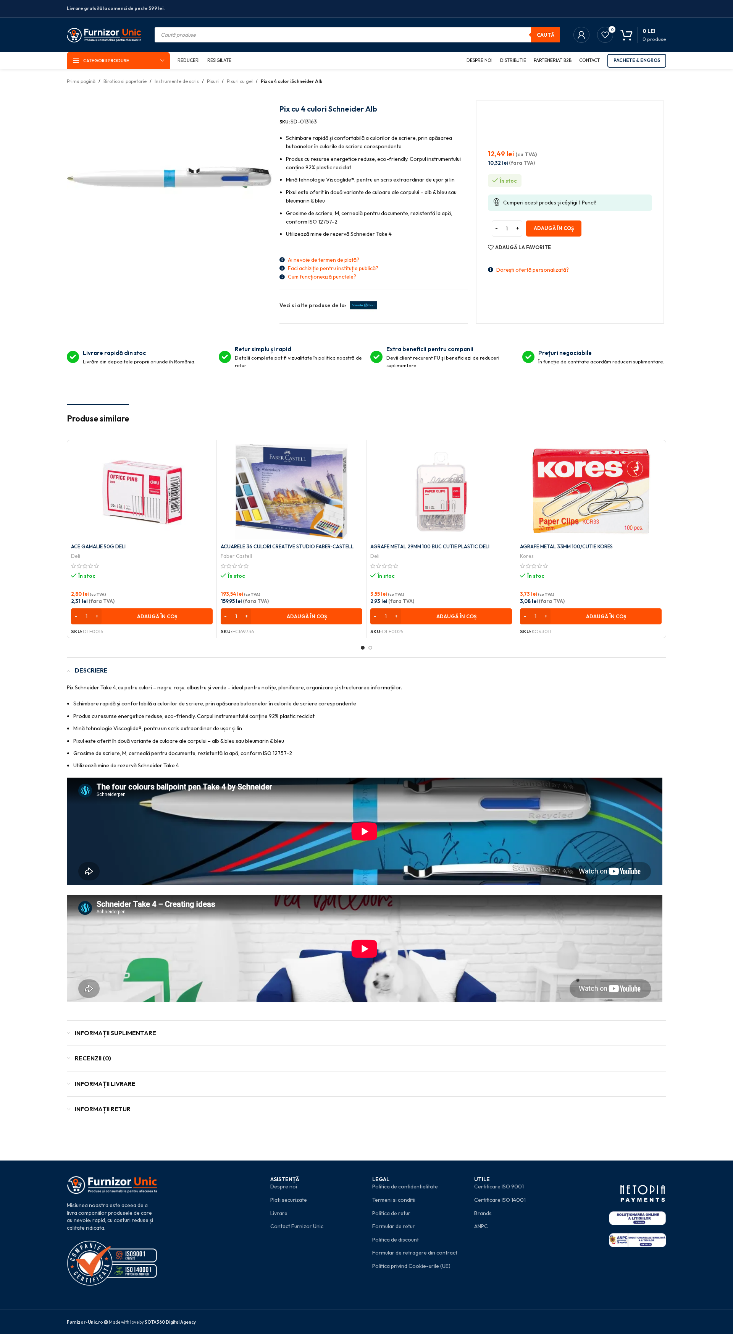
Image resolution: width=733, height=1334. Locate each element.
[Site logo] (104, 34)
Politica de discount (395, 1239)
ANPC (481, 1226)
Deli (75, 556)
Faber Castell (236, 556)
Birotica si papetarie (125, 81)
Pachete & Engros (637, 60)
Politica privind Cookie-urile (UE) (411, 1266)
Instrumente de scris (177, 81)
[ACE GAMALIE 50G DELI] (142, 492)
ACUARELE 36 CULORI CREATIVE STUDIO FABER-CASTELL (287, 546)
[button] (142, 616)
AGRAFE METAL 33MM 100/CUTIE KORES (566, 546)
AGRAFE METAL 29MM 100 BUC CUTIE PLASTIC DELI (429, 546)
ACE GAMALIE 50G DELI (98, 546)
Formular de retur (393, 1226)
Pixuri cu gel (240, 81)
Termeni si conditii (393, 1199)
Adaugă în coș (554, 228)
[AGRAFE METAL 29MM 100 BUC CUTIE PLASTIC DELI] (441, 492)
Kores (527, 556)
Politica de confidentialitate (405, 1186)
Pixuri (213, 81)
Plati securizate (288, 1199)
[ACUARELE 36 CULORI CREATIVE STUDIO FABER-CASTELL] (291, 492)
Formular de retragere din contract (414, 1252)
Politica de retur (391, 1213)
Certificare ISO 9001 (499, 1186)
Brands (483, 1213)
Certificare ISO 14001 (500, 1199)
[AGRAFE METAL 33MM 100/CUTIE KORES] (591, 492)
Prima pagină (81, 81)
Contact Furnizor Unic (296, 1226)
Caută (545, 35)
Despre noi (283, 1186)
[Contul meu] (581, 34)
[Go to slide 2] (370, 648)
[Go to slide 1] (363, 648)
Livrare (278, 1213)
